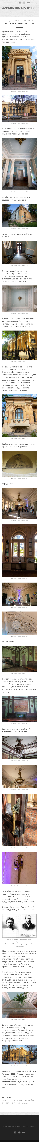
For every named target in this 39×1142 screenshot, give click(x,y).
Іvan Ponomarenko (24, 21)
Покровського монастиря (19, 326)
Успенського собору (20, 367)
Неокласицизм (20, 1100)
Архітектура (7, 1100)
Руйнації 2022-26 (21, 1103)
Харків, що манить (18, 8)
